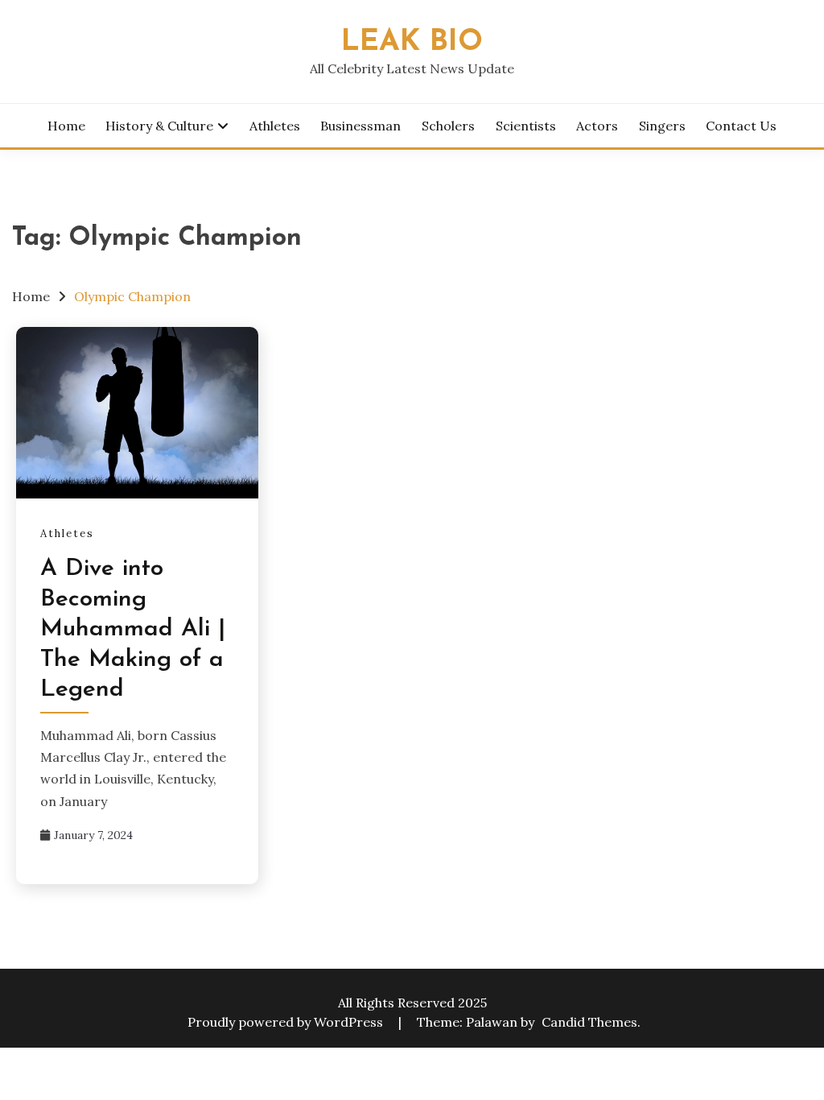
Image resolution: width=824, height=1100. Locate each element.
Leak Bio (412, 42)
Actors (597, 126)
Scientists (526, 126)
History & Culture (159, 126)
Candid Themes (589, 1022)
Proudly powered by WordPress (286, 1022)
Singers (662, 126)
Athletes (274, 126)
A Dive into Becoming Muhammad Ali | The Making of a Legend (132, 629)
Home (66, 126)
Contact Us (741, 126)
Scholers (448, 126)
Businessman (360, 126)
